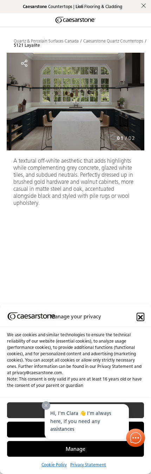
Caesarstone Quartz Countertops (113, 41)
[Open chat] (135, 438)
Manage (75, 449)
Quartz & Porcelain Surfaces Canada (46, 41)
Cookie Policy (54, 464)
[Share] (24, 63)
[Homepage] (75, 20)
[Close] (46, 405)
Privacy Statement (88, 464)
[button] (140, 316)
